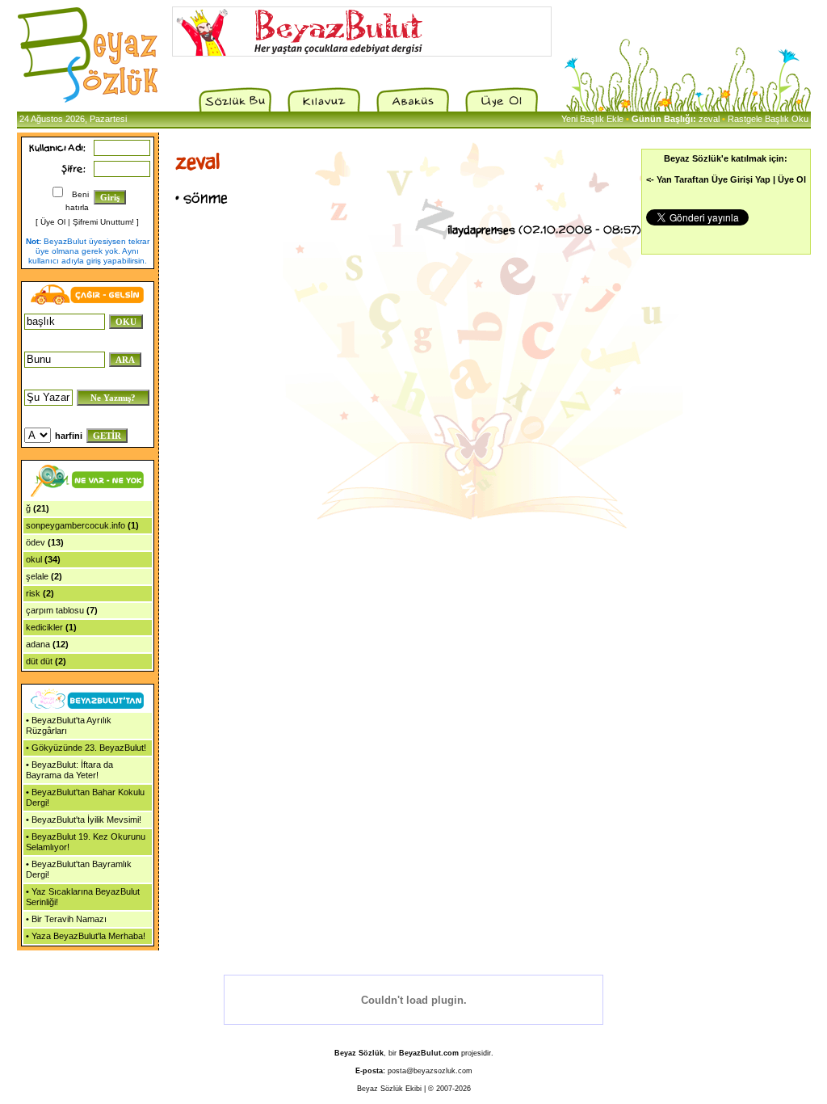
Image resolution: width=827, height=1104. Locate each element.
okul (34, 559)
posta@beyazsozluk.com (430, 1071)
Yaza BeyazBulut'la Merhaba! (88, 936)
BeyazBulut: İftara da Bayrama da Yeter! (69, 770)
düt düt (39, 661)
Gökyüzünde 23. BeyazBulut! (88, 747)
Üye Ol (52, 221)
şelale (37, 576)
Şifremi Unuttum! (103, 221)
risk (33, 593)
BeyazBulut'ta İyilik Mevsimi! (86, 819)
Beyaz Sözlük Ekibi (389, 1089)
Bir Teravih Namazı (69, 919)
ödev (35, 542)
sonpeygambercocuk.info (75, 525)
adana (38, 644)
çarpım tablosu (55, 610)
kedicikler (44, 627)
